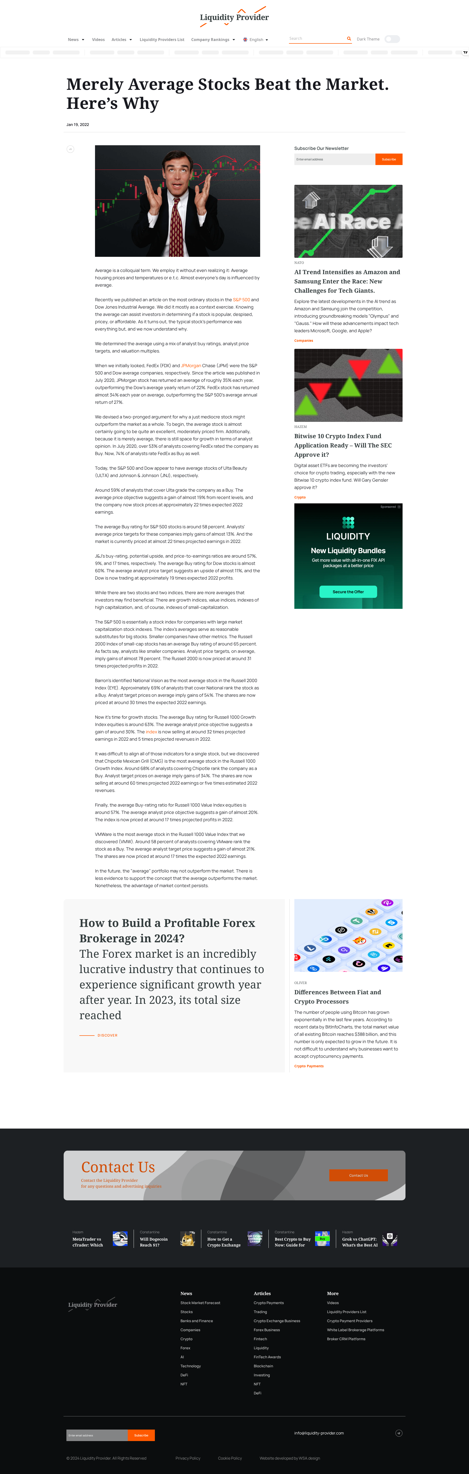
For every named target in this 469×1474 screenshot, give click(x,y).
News (73, 39)
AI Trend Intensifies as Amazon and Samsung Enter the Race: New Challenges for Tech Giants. (347, 281)
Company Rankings (210, 39)
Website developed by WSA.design (290, 1458)
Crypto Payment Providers (350, 1320)
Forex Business (267, 1329)
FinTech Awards (267, 1357)
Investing (262, 1375)
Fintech (260, 1338)
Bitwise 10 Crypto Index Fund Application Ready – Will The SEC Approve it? (343, 445)
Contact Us (358, 1175)
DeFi (184, 1375)
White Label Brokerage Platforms (355, 1329)
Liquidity (261, 1347)
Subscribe (389, 159)
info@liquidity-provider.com (319, 1433)
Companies (303, 340)
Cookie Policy (230, 1458)
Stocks (187, 1311)
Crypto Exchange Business (277, 1320)
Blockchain (263, 1366)
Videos (98, 39)
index (151, 732)
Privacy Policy (188, 1458)
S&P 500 (241, 299)
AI (182, 1357)
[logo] (234, 16)
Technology (191, 1366)
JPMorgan (191, 365)
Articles (119, 39)
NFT (184, 1384)
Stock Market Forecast (200, 1302)
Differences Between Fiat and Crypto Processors (337, 996)
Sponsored (388, 507)
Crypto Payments (309, 1066)
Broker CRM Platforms (346, 1338)
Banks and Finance (197, 1320)
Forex (185, 1347)
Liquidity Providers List (162, 39)
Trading (260, 1311)
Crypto (300, 497)
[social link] (399, 1433)
